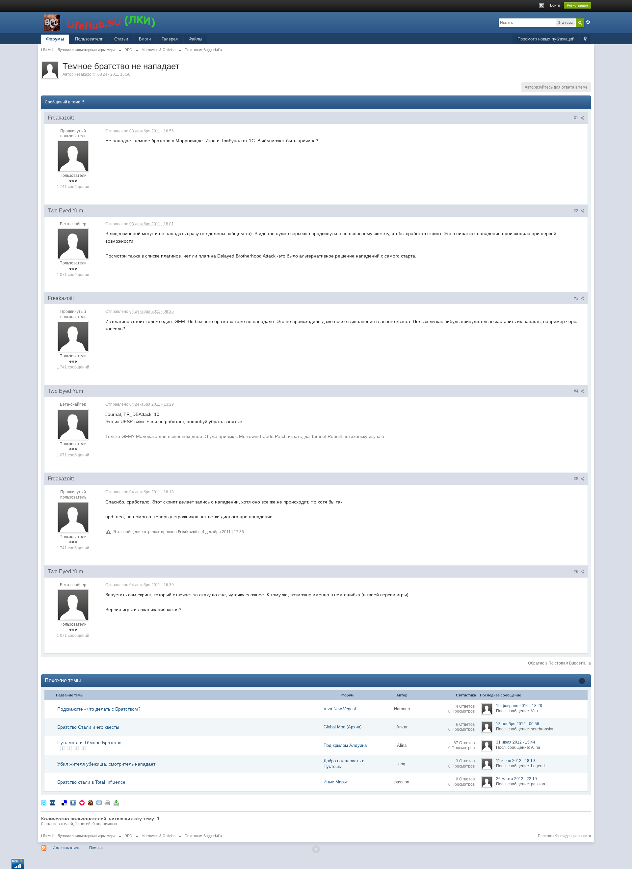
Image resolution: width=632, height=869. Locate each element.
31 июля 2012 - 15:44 (515, 742)
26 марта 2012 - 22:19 (516, 778)
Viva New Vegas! (340, 708)
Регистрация (577, 5)
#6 (576, 571)
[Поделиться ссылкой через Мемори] (82, 802)
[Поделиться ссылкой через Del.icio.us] (64, 802)
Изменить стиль (66, 848)
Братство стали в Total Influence (91, 782)
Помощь (96, 848)
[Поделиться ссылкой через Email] (99, 802)
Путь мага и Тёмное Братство (89, 742)
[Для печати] (107, 802)
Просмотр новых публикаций (545, 39)
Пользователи (89, 39)
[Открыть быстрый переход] (585, 39)
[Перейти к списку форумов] (100, 21)
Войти (555, 5)
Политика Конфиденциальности (564, 836)
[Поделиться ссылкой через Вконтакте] (73, 802)
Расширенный (588, 22)
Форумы (55, 39)
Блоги (145, 39)
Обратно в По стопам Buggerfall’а (559, 663)
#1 (576, 118)
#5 (576, 478)
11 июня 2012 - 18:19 (515, 760)
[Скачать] (116, 802)
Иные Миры (335, 781)
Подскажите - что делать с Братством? (99, 709)
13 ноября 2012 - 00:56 (517, 723)
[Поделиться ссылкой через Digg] (52, 802)
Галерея (170, 39)
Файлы (195, 39)
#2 (576, 210)
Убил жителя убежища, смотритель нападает (106, 764)
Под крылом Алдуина (345, 745)
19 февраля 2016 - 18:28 (519, 705)
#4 (576, 391)
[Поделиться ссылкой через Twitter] (43, 802)
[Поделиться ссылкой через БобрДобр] (90, 802)
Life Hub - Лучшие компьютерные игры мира (78, 836)
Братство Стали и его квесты (88, 727)
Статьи (121, 39)
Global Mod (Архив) (342, 726)
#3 (576, 298)
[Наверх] (316, 849)
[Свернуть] (582, 681)
